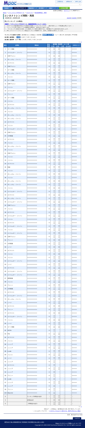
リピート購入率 (59, 34)
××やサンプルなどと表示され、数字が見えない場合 (64, 411)
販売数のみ (25, 34)
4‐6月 (23, 37)
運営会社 (7, 422)
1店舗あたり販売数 (35, 34)
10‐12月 (33, 37)
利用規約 (24, 422)
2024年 (69, 18)
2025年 (74, 18)
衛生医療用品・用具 (41, 12)
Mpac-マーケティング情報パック (65, 423)
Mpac (4, 12)
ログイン (66, 10)
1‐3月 (24, 39)
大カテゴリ (29, 12)
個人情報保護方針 (16, 422)
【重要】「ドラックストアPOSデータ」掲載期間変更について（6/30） (25, 24)
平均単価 (74, 34)
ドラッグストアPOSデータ (16, 12)
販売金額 (68, 34)
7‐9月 (27, 37)
